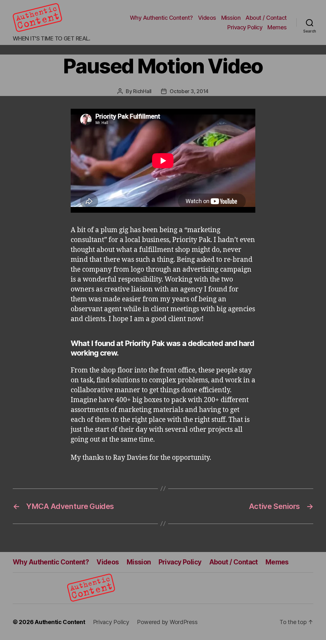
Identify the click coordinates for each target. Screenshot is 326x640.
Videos (207, 17)
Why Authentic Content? (161, 17)
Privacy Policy (244, 27)
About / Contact (266, 17)
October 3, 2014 (189, 91)
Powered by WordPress (167, 622)
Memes (277, 27)
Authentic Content (60, 622)
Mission (231, 17)
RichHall (142, 91)
